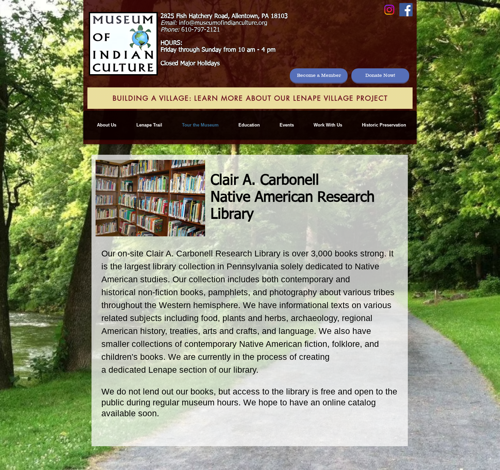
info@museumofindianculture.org (223, 23)
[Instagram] (389, 9)
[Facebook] (406, 9)
